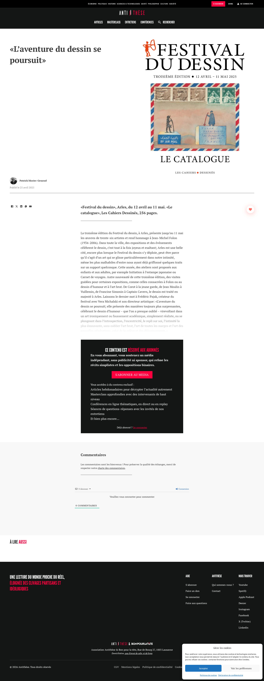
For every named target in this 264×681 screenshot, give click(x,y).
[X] (16, 206)
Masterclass (113, 22)
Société (172, 4)
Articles (98, 22)
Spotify (242, 591)
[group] (35, 549)
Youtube (243, 585)
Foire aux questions (196, 603)
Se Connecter (246, 4)
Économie (92, 4)
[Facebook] (12, 206)
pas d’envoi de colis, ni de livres (138, 653)
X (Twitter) (245, 621)
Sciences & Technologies (128, 4)
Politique (102, 4)
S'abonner (191, 585)
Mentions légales (130, 667)
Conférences (147, 22)
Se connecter (140, 427)
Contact (216, 591)
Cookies (179, 667)
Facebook (244, 615)
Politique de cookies (208, 675)
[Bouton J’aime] (250, 209)
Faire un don (193, 591)
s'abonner (218, 4)
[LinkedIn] (21, 206)
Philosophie (153, 4)
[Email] (30, 206)
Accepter (203, 668)
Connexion (183, 488)
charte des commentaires (111, 468)
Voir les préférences (241, 668)
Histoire (112, 4)
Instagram (244, 609)
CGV (116, 667)
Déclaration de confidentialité (230, 675)
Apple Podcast (246, 597)
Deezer (242, 603)
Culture (164, 4)
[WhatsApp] (26, 206)
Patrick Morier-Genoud (33, 180)
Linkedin (243, 627)
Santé (144, 4)
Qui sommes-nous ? (223, 585)
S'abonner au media (132, 375)
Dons (230, 4)
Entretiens (130, 22)
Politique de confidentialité (157, 667)
